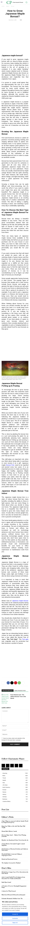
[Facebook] (8, 682)
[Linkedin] (12, 765)
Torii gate (25, 639)
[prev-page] (3, 702)
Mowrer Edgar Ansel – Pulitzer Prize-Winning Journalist (14, 835)
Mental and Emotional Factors (9, 859)
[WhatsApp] (19, 682)
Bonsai (12, 6)
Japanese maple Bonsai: (20, 601)
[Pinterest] (15, 682)
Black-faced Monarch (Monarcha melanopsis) (13, 895)
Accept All (15, 914)
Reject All (15, 922)
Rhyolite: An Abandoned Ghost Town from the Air (15, 840)
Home (3, 6)
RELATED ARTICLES (8, 690)
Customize (15, 918)
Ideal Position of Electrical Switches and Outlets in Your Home (15, 849)
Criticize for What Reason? (9, 891)
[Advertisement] (15, 37)
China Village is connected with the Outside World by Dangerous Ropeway (15, 821)
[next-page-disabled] (5, 702)
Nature (7, 6)
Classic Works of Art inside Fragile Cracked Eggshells (13, 844)
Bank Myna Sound (6, 882)
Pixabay (20, 379)
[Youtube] (20, 765)
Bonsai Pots (10, 465)
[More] (23, 682)
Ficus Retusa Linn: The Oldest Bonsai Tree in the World (18, 696)
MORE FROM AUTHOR (20, 690)
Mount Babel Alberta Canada (9, 831)
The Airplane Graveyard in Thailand (11, 863)
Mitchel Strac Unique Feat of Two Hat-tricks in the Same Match (15, 872)
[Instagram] (7, 765)
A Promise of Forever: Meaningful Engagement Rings (14, 886)
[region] (15, 912)
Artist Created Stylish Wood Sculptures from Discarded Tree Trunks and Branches (13, 877)
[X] (12, 682)
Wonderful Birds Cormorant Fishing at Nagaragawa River (12, 854)
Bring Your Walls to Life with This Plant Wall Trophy (13, 826)
